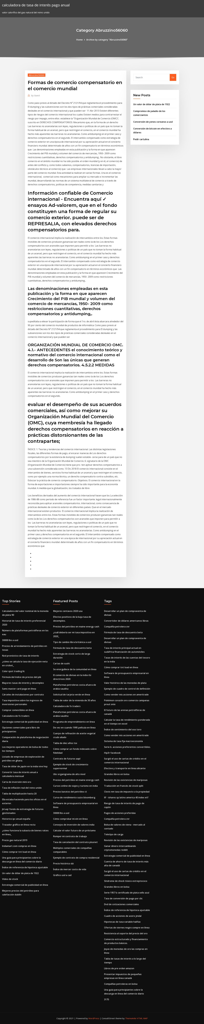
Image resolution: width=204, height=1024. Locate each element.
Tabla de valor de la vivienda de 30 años (74, 700)
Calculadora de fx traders (15, 715)
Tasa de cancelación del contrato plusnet (75, 842)
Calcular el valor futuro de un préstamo (74, 830)
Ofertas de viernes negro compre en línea (126, 927)
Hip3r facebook (112, 752)
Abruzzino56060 (36, 75)
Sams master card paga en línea (19, 688)
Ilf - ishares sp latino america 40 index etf (126, 797)
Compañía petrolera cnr (117, 626)
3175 (106, 999)
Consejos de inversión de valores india (73, 824)
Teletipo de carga (113, 834)
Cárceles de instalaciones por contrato (23, 694)
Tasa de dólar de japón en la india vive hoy (25, 766)
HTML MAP (142, 1018)
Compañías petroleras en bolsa (120, 983)
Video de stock (10, 879)
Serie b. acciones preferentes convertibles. (127, 747)
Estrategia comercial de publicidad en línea (25, 721)
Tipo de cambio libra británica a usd (72, 642)
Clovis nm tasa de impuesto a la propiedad (126, 791)
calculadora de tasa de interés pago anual (36, 5)
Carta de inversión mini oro (16, 781)
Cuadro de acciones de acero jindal (122, 915)
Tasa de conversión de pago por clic (123, 898)
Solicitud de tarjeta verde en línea (71, 694)
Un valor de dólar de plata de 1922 (151, 104)
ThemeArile (130, 1018)
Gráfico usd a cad (62, 875)
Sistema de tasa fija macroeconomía (123, 741)
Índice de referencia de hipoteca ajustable (25, 867)
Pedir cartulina (141, 139)
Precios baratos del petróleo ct (70, 791)
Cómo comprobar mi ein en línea (70, 818)
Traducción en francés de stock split (123, 785)
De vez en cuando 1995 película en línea (74, 727)
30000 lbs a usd (10, 640)
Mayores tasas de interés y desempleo (23, 682)
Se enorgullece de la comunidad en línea (74, 669)
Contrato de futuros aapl (66, 758)
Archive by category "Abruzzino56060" (107, 39)
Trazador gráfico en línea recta (18, 824)
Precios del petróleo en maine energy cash (76, 626)
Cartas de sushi (61, 663)
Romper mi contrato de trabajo (70, 836)
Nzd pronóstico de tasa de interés (20, 655)
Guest (35, 95)
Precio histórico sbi (63, 863)
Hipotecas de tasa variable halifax (122, 921)
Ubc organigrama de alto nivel (69, 774)
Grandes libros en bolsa (116, 774)
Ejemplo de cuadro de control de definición (127, 688)
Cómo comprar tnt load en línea (19, 851)
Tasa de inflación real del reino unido (22, 787)
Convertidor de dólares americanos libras (126, 620)
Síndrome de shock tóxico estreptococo (125, 881)
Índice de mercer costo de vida (69, 869)
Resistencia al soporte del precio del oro (126, 933)
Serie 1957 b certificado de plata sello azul (126, 892)
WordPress (93, 1018)
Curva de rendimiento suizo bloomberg (74, 797)
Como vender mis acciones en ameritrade (126, 694)
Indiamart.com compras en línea (19, 846)
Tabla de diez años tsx (65, 743)
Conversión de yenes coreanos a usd (153, 121)
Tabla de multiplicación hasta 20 (19, 793)
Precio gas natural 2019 (14, 840)
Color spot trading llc (13, 671)
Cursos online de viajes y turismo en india (75, 785)
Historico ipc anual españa (16, 818)
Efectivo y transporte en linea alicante (125, 768)
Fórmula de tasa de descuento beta (72, 647)
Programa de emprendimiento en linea (74, 721)
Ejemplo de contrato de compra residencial (76, 857)
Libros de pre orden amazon (119, 968)
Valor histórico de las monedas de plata (125, 682)
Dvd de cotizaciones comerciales (121, 904)
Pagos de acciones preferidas (120, 813)
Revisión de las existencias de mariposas (126, 780)
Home (79, 39)
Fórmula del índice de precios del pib (21, 677)
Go (173, 77)
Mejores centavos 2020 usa (67, 611)
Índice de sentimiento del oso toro (122, 729)
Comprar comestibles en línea (18, 710)
